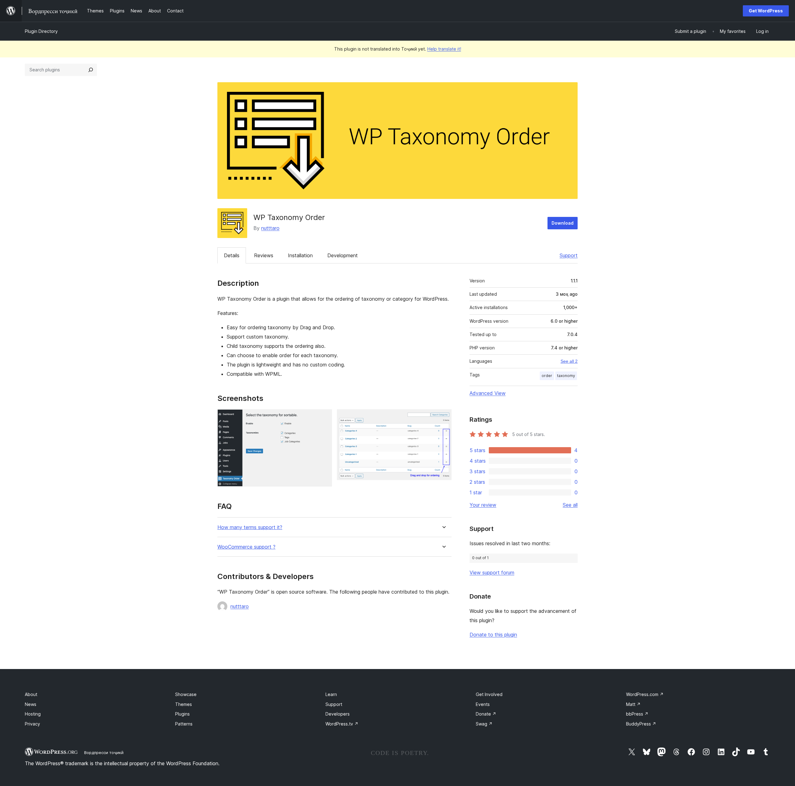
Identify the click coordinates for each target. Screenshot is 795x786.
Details (231, 255)
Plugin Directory (41, 31)
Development (342, 255)
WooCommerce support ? (246, 547)
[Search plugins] (90, 70)
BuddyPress (641, 723)
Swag (484, 723)
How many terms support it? (249, 527)
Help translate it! (444, 49)
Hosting (33, 713)
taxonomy (566, 375)
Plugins (182, 713)
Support (569, 255)
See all (570, 505)
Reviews (263, 255)
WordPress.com (645, 694)
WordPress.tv (341, 723)
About (31, 694)
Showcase (186, 694)
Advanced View (488, 393)
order (547, 375)
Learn (331, 694)
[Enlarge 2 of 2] (443, 418)
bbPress (637, 713)
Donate (486, 713)
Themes (183, 704)
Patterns (184, 723)
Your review (483, 505)
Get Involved (489, 694)
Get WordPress (766, 10)
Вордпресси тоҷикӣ (104, 752)
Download (563, 223)
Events (483, 704)
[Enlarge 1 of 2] (323, 418)
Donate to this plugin (493, 634)
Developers (337, 713)
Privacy (32, 723)
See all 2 (569, 361)
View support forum (492, 572)
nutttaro (270, 228)
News (30, 704)
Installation (300, 255)
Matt (633, 704)
